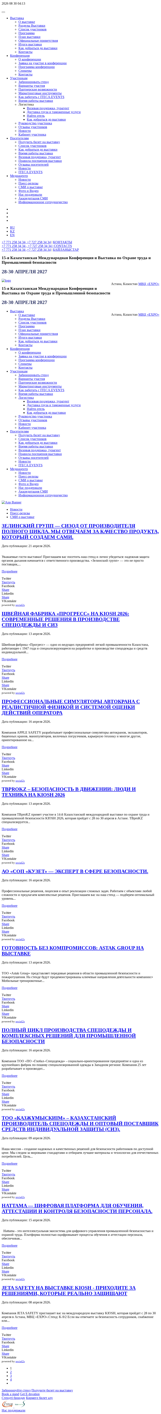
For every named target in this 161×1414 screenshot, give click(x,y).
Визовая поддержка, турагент (48, 108)
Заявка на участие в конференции (42, 63)
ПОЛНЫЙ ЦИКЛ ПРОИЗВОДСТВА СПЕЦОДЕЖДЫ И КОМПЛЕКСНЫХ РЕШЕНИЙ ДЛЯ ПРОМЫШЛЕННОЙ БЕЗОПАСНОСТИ (69, 1035)
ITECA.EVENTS (30, 172)
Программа (26, 33)
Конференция (20, 55)
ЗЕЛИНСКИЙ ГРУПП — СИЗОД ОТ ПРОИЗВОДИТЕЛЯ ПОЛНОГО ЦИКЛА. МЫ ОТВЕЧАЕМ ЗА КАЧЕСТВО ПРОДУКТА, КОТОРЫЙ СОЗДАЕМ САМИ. (80, 531)
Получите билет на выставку (52, 1390)
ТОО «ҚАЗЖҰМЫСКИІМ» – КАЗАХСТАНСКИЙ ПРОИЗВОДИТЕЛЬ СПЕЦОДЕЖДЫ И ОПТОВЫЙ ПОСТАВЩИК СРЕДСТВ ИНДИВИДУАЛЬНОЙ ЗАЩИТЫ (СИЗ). (80, 1123)
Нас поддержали (30, 194)
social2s (20, 605)
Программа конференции (36, 67)
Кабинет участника (32, 134)
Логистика (26, 397)
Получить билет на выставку (39, 142)
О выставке (26, 22)
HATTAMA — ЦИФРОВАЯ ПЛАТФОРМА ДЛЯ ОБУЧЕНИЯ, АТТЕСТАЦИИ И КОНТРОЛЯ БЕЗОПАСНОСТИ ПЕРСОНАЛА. (77, 1208)
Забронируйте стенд (16, 1390)
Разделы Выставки (31, 25)
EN (12, 235)
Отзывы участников (32, 127)
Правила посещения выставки (40, 161)
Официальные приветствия (38, 40)
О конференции (29, 59)
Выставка (17, 18)
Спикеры (25, 70)
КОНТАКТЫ (62, 242)
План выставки (29, 37)
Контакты (25, 52)
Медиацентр (19, 176)
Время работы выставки (35, 100)
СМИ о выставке (30, 187)
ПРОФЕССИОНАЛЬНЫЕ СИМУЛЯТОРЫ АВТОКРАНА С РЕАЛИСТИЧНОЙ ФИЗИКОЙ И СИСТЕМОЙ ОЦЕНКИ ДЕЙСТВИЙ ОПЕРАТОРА (71, 707)
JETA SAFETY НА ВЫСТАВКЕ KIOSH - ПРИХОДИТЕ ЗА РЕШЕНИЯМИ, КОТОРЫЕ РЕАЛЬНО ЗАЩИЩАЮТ (69, 1290)
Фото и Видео (28, 191)
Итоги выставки (30, 44)
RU (12, 227)
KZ (12, 231)
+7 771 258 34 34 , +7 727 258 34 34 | (28, 246)
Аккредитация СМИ (33, 198)
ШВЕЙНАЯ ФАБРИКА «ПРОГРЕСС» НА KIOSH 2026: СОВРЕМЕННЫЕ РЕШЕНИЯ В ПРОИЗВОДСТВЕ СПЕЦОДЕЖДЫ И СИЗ (65, 619)
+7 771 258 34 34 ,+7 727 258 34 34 (26, 249)
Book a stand (10, 1394)
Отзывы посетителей (33, 164)
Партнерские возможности (37, 89)
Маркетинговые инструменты (40, 93)
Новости (24, 130)
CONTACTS (63, 246)
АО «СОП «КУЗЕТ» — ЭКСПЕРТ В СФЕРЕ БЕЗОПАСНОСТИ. (75, 871)
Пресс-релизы (28, 183)
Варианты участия (31, 85)
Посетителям (19, 138)
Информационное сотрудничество (43, 202)
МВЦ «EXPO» (148, 284)
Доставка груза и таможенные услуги (54, 112)
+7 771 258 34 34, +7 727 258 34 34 (26, 242)
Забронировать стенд (33, 82)
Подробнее (9, 571)
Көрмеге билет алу (39, 1398)
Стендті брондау (13, 1398)
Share (5, 590)
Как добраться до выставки (37, 48)
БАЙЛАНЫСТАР (66, 249)
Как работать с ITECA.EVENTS (41, 97)
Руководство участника (35, 123)
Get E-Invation (30, 1394)
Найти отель (36, 115)
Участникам (18, 78)
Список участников (32, 29)
